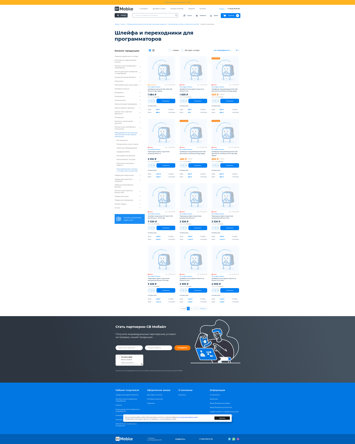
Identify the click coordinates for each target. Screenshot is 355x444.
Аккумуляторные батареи (125, 77)
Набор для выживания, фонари (124, 186)
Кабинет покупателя (127, 390)
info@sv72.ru (180, 439)
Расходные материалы (126, 156)
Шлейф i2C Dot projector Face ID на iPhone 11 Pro (192, 90)
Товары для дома (122, 196)
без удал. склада (192, 50)
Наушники (119, 81)
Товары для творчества (124, 175)
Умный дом (119, 117)
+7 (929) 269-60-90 (206, 439)
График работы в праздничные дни (224, 412)
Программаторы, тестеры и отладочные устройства (183, 24)
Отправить (182, 348)
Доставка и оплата (159, 8)
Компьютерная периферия (126, 104)
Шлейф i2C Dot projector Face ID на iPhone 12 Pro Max (224, 279)
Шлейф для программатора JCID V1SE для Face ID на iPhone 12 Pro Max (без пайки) (224, 153)
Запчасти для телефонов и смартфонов (125, 67)
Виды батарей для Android (221, 407)
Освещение (119, 96)
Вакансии (214, 399)
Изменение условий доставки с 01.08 (177, 2)
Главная (117, 24)
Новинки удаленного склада (126, 56)
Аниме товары (120, 204)
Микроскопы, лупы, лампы (127, 144)
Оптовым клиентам (177, 8)
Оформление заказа (158, 390)
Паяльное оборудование (127, 148)
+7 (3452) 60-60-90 (233, 9)
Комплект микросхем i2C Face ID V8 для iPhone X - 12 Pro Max (160, 217)
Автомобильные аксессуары (126, 85)
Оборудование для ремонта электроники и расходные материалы (146, 24)
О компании (144, 8)
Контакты (203, 8)
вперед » (203, 308)
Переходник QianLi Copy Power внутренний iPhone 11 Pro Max (159, 279)
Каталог (123, 24)
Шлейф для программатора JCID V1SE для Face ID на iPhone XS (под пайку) (193, 152)
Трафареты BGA (123, 152)
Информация (217, 390)
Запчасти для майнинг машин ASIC (124, 191)
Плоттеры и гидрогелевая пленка (125, 61)
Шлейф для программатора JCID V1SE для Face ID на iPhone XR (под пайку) (224, 90)
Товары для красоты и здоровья (124, 180)
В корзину (165, 101)
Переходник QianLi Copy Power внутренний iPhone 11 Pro (222, 217)
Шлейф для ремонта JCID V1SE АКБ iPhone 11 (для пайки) (160, 90)
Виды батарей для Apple (220, 403)
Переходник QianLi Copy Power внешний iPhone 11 (159, 152)
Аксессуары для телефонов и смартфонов (126, 72)
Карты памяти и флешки (125, 108)
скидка (176, 50)
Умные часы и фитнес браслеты (123, 112)
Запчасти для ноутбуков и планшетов (125, 128)
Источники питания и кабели (125, 164)
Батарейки (119, 92)
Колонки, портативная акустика (124, 122)
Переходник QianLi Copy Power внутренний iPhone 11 (191, 217)
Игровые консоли (122, 89)
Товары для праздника (124, 200)
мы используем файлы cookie (188, 417)
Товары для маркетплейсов (127, 395)
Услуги (117, 208)
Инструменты (122, 140)
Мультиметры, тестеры (126, 159)
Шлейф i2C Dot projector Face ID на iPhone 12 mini (192, 279)
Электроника (120, 100)
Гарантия (191, 8)
